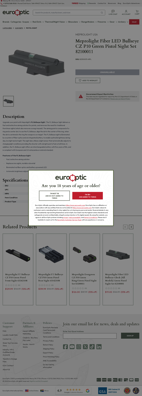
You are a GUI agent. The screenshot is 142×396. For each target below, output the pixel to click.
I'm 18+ (87, 195)
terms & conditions (90, 217)
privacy (65, 217)
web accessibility (75, 217)
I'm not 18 (54, 195)
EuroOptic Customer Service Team (69, 220)
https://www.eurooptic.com (75, 205)
